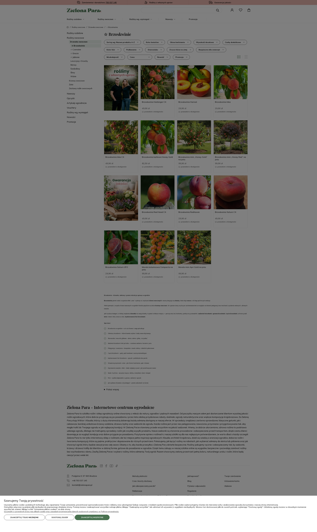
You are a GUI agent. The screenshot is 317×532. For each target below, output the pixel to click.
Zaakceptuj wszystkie (92, 517)
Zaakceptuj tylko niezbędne (24, 517)
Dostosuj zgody (60, 517)
